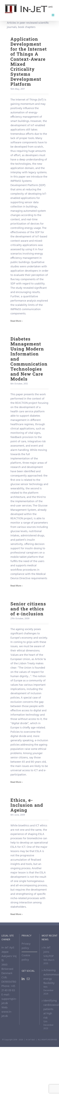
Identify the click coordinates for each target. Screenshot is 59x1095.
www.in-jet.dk (6, 1014)
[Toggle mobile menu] (53, 15)
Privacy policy (26, 946)
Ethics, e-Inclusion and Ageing (26, 805)
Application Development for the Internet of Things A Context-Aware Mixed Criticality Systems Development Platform (28, 61)
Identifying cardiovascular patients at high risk (49, 1009)
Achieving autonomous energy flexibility (49, 976)
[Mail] (28, 978)
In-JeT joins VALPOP (48, 952)
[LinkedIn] (23, 978)
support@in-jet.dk (9, 1001)
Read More (15, 321)
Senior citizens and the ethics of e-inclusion (28, 609)
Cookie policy (26, 957)
